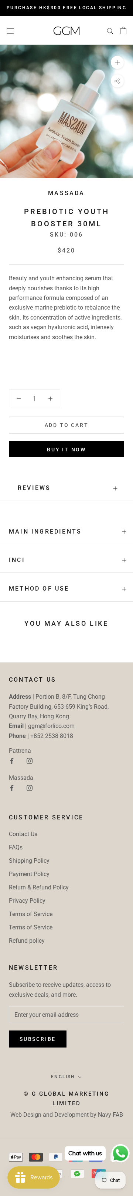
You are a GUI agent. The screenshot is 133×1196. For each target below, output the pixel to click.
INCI (17, 560)
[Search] (110, 30)
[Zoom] (117, 62)
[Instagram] (30, 760)
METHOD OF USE (39, 588)
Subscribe (38, 1039)
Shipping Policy (29, 860)
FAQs (16, 847)
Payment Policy (29, 874)
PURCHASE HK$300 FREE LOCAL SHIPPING (66, 7)
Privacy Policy (27, 900)
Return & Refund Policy (39, 887)
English (63, 1076)
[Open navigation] (10, 30)
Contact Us (23, 834)
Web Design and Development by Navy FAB (66, 1114)
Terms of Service (30, 914)
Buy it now (66, 449)
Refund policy (27, 940)
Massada (66, 193)
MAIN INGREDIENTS (45, 531)
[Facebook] (12, 760)
